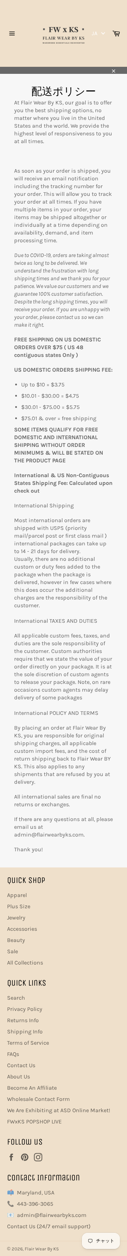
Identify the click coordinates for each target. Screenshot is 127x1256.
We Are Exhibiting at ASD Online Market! (58, 1110)
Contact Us (21, 1065)
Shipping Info (25, 1031)
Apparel (17, 895)
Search (16, 997)
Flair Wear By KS (42, 1248)
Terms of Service (28, 1042)
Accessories (22, 928)
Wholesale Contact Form (38, 1099)
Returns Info (23, 1020)
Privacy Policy (24, 1009)
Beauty (16, 940)
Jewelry (16, 917)
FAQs (13, 1054)
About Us (18, 1076)
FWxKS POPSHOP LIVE (34, 1121)
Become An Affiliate (32, 1087)
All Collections (25, 962)
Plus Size (18, 906)
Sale (12, 951)
